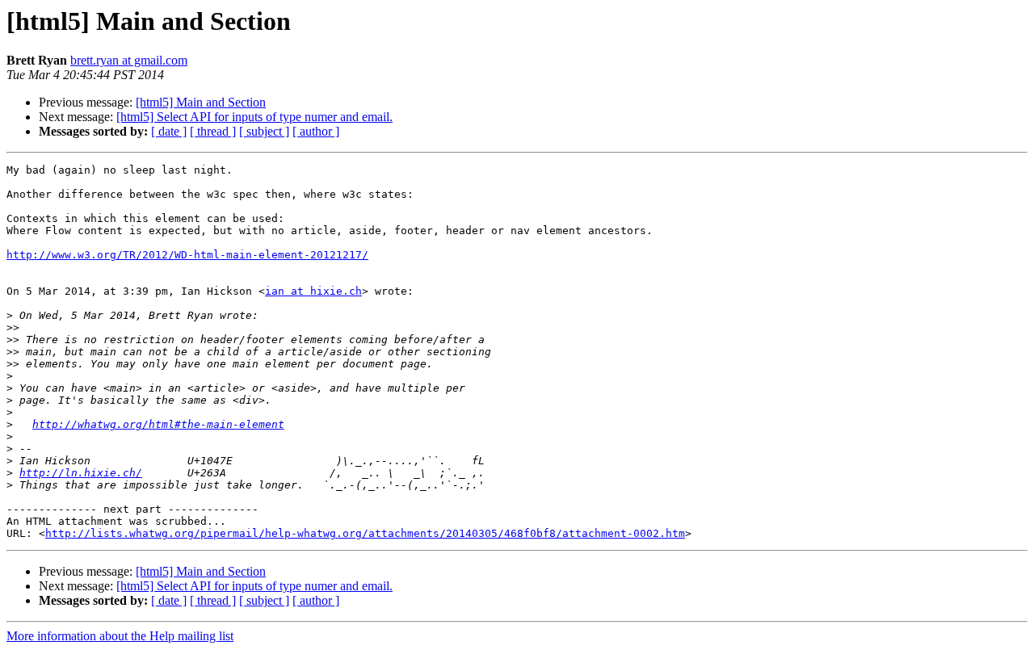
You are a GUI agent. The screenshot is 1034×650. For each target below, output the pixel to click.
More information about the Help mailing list (119, 636)
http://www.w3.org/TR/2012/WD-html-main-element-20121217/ (187, 255)
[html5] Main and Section (201, 102)
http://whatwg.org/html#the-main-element (158, 424)
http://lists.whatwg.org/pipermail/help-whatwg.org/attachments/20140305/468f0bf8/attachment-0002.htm (365, 533)
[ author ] (315, 131)
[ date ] (169, 131)
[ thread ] (213, 131)
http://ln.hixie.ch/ (80, 473)
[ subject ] (264, 131)
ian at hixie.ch (313, 291)
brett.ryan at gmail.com (128, 60)
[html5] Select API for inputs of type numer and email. (254, 117)
